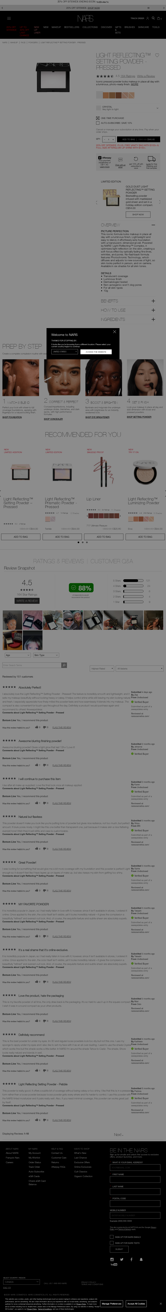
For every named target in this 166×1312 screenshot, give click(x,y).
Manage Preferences (111, 1303)
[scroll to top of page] (161, 1288)
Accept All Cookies (136, 1303)
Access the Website (96, 352)
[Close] (160, 1303)
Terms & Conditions (45, 1309)
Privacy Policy (81, 1304)
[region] (83, 1304)
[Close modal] (114, 331)
